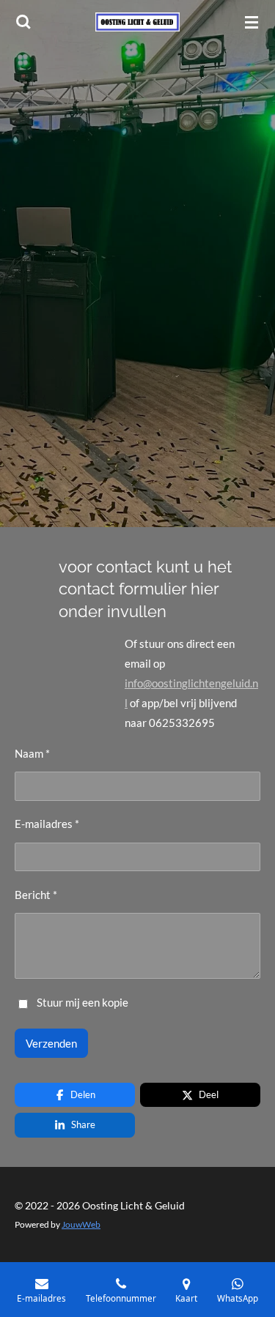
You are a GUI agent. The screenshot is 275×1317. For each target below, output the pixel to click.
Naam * (32, 753)
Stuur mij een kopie (82, 1002)
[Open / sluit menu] (251, 22)
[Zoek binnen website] (23, 22)
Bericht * (36, 894)
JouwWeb (81, 1224)
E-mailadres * (47, 823)
